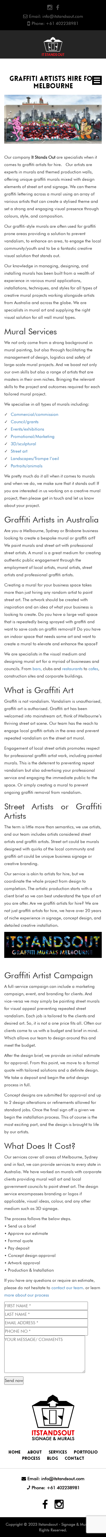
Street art (19, 451)
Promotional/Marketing (33, 436)
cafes (93, 668)
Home (14, 1452)
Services (58, 1452)
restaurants (72, 668)
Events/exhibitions (27, 429)
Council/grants (24, 421)
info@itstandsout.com (62, 16)
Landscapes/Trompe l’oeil (35, 458)
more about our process (26, 1295)
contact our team (67, 1287)
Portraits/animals (26, 465)
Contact (74, 1459)
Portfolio (86, 1452)
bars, (38, 668)
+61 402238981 (62, 23)
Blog (52, 1459)
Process (31, 1459)
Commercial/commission (34, 414)
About (34, 1452)
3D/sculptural (23, 443)
